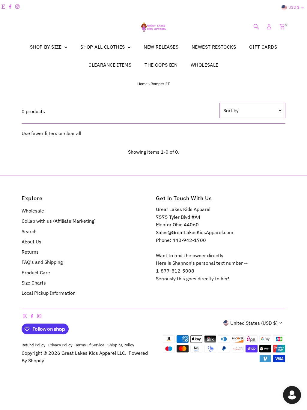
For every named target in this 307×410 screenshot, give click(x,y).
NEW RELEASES (161, 47)
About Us (31, 242)
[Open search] (256, 26)
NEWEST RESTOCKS (214, 47)
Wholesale (33, 211)
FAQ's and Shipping (42, 262)
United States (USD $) (254, 323)
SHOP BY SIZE (46, 47)
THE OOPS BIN (161, 65)
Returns (30, 252)
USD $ (294, 7)
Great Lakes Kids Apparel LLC (93, 353)
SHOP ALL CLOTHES (103, 47)
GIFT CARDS (263, 47)
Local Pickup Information (49, 293)
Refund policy (33, 345)
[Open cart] (282, 26)
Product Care (36, 273)
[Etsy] (3, 7)
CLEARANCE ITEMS (109, 65)
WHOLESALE (205, 65)
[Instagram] (17, 7)
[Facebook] (10, 7)
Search (29, 231)
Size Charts (34, 283)
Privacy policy (60, 345)
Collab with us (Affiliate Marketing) (59, 221)
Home (142, 83)
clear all (72, 133)
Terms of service (89, 345)
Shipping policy (120, 345)
